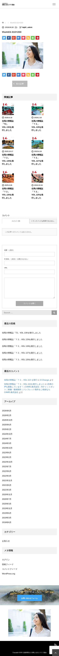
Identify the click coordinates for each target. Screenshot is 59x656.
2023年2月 (6, 457)
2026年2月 (6, 415)
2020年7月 (6, 499)
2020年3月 (6, 504)
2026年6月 (6, 411)
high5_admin (27, 27)
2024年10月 (7, 434)
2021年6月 (6, 485)
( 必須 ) (9, 250)
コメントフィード (9, 569)
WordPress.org (8, 574)
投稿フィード (8, 564)
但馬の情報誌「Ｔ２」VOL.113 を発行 (20, 380)
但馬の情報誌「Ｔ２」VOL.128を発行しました (22, 346)
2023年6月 (6, 452)
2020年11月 (7, 494)
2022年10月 (7, 462)
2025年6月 (6, 425)
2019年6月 (6, 513)
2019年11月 (7, 508)
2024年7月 (6, 439)
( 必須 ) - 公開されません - (16, 259)
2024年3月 (6, 443)
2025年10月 (7, 420)
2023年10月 (7, 448)
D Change (44, 380)
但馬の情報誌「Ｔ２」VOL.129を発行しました (22, 339)
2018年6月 (6, 522)
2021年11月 (7, 480)
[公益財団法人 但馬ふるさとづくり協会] (8, 4)
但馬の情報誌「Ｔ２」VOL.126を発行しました (22, 359)
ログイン (6, 560)
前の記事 (20, 84)
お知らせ (6, 541)
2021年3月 (6, 490)
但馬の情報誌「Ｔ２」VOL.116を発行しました (24, 384)
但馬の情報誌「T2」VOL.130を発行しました (21, 333)
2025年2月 (6, 429)
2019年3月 (6, 518)
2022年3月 (6, 476)
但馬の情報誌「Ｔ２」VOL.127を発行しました (22, 353)
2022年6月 (6, 471)
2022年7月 (6, 466)
